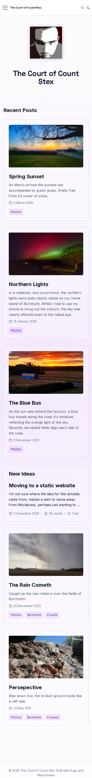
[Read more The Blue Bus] (46, 392)
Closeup (53, 717)
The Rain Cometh (30, 585)
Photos (16, 212)
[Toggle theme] (88, 7)
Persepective (25, 687)
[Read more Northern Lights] (46, 274)
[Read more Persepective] (46, 677)
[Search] (82, 7)
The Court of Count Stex (25, 7)
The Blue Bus (25, 403)
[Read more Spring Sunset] (46, 166)
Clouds (52, 615)
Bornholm (34, 615)
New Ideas (22, 474)
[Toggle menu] (5, 7)
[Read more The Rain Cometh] (46, 574)
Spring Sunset (26, 176)
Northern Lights (28, 284)
